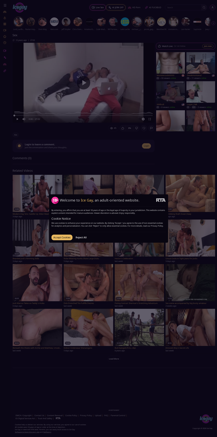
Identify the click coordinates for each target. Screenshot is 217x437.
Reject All (81, 237)
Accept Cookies (62, 237)
